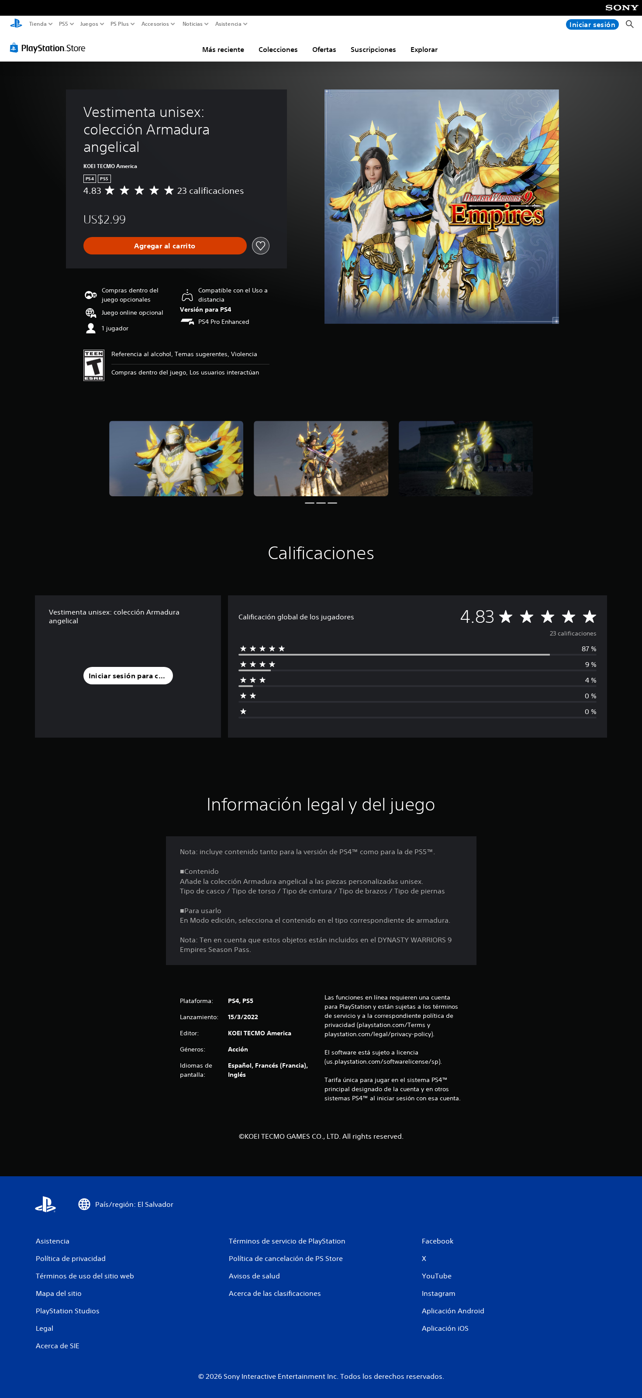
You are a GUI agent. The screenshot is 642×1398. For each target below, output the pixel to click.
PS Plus (119, 24)
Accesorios (155, 24)
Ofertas (324, 49)
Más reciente (223, 49)
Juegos (89, 24)
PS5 (63, 24)
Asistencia (228, 24)
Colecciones (278, 49)
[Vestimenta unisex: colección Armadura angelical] (176, 458)
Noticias (192, 24)
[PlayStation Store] (50, 48)
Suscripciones (373, 49)
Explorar (424, 49)
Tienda (38, 24)
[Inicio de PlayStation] (16, 24)
